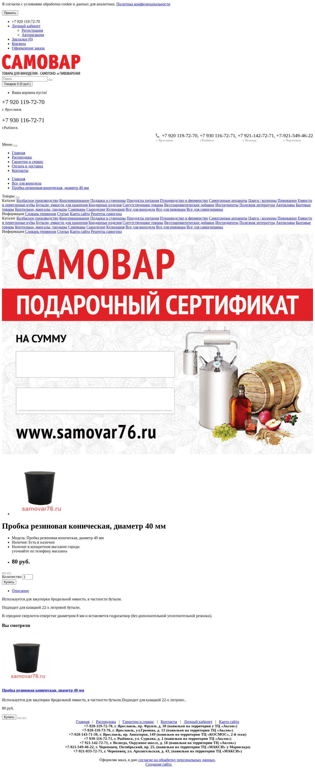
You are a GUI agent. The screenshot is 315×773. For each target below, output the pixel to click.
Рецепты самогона (106, 214)
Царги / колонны (262, 200)
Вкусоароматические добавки (189, 205)
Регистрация (32, 30)
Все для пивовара (171, 209)
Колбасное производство (37, 200)
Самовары (76, 209)
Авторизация (33, 35)
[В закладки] (4, 573)
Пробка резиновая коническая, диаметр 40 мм (50, 188)
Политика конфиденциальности (143, 4)
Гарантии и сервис (27, 162)
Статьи (63, 214)
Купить (9, 582)
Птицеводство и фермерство (184, 200)
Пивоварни (287, 200)
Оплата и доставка (27, 166)
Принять (10, 13)
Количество (12, 577)
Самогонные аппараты (228, 200)
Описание (20, 591)
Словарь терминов (40, 214)
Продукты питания (143, 200)
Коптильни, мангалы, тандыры (41, 209)
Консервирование (74, 200)
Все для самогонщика (205, 209)
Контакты (20, 170)
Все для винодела (26, 183)
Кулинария (115, 209)
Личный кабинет (198, 722)
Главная (18, 153)
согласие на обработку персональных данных (176, 760)
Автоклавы (285, 205)
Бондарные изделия (105, 205)
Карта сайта (80, 214)
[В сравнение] (9, 573)
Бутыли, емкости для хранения (62, 205)
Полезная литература (257, 205)
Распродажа (22, 157)
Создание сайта (158, 764)
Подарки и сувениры (108, 200)
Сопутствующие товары (143, 205)
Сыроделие (95, 209)
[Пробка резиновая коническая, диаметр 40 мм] (40, 514)
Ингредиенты (226, 205)
